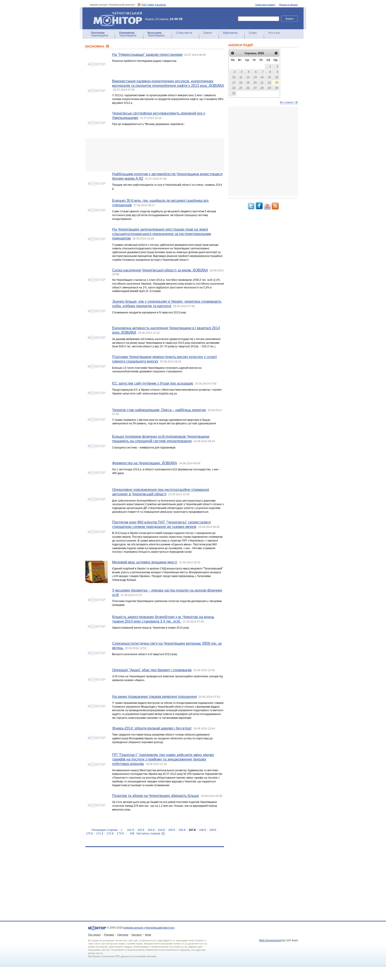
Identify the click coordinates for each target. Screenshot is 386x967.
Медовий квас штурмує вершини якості (144, 562)
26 (248, 88)
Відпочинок (230, 32)
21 (262, 82)
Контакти (137, 934)
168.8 (202, 830)
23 (276, 82)
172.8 (110, 833)
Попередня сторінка (104, 830)
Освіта (207, 32)
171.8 (99, 833)
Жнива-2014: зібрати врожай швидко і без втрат (152, 728)
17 (233, 82)
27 (255, 88)
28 (262, 88)
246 (132, 833)
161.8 (130, 830)
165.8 (171, 830)
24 (233, 88)
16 (276, 77)
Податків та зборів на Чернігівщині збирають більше (155, 796)
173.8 (120, 833)
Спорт (253, 32)
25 (240, 88)
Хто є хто (274, 32)
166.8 (181, 830)
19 (248, 82)
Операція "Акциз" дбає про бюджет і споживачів (152, 670)
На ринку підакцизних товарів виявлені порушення (154, 696)
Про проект (94, 934)
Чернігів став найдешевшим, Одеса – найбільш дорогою (159, 410)
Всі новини (287, 102)
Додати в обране (288, 4)
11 (240, 77)
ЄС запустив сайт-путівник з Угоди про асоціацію (152, 383)
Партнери (122, 934)
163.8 (151, 830)
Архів (148, 934)
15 (269, 77)
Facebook (160, 4)
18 (240, 82)
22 (269, 82)
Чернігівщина (99, 34)
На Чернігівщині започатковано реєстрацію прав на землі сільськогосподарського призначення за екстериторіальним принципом (161, 233)
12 (248, 77)
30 (276, 88)
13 (255, 77)
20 (255, 82)
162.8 (140, 830)
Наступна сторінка (148, 833)
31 (233, 93)
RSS (144, 4)
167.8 (192, 830)
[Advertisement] (154, 155)
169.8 (212, 830)
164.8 (161, 830)
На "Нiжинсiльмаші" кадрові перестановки (147, 54)
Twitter (150, 4)
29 (269, 88)
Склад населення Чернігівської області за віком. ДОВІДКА (160, 270)
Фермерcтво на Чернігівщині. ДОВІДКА (144, 463)
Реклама (109, 934)
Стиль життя (184, 32)
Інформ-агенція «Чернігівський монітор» (116, 13)
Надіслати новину (265, 4)
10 (233, 77)
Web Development (270, 940)
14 (262, 77)
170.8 (89, 833)
